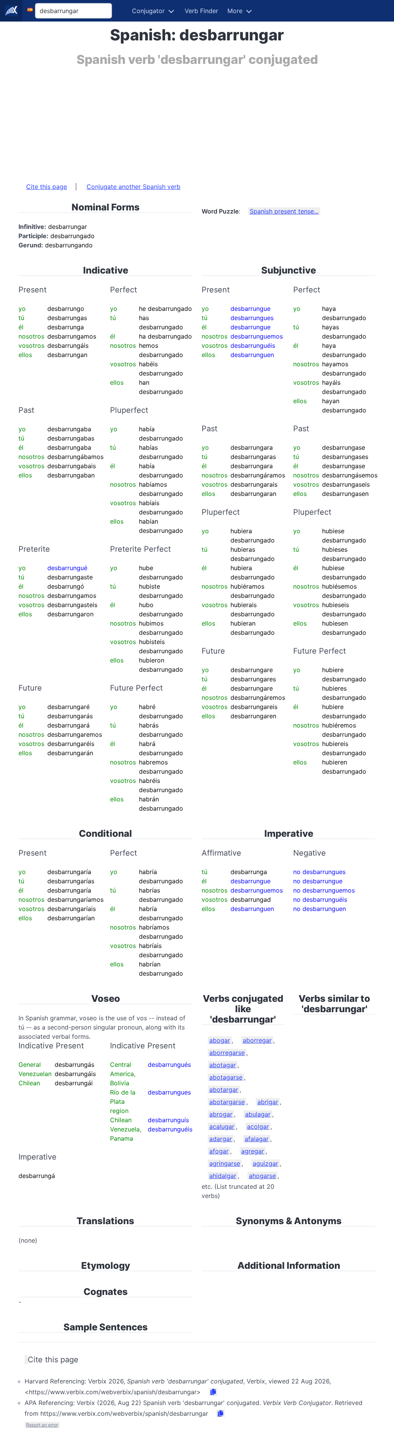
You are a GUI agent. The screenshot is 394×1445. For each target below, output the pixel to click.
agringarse (224, 1163)
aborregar (257, 1040)
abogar (219, 1040)
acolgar (258, 1126)
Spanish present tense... (284, 211)
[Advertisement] (197, 120)
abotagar (222, 1065)
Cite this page (46, 186)
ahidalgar (222, 1176)
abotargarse (227, 1102)
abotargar (223, 1089)
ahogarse (262, 1176)
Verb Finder (201, 11)
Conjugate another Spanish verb (133, 186)
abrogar (220, 1114)
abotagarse (225, 1077)
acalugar (221, 1126)
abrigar (267, 1102)
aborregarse (227, 1052)
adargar (220, 1139)
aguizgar (265, 1163)
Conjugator (148, 11)
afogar (219, 1151)
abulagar (257, 1114)
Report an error (42, 1425)
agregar (252, 1151)
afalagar (257, 1139)
